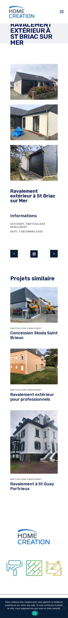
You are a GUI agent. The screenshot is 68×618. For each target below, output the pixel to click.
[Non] (64, 608)
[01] (34, 82)
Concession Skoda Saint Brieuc (34, 335)
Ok (34, 613)
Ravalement (19, 227)
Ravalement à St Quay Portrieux (32, 486)
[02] (34, 122)
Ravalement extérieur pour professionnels (32, 397)
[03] (34, 163)
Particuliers (35, 224)
